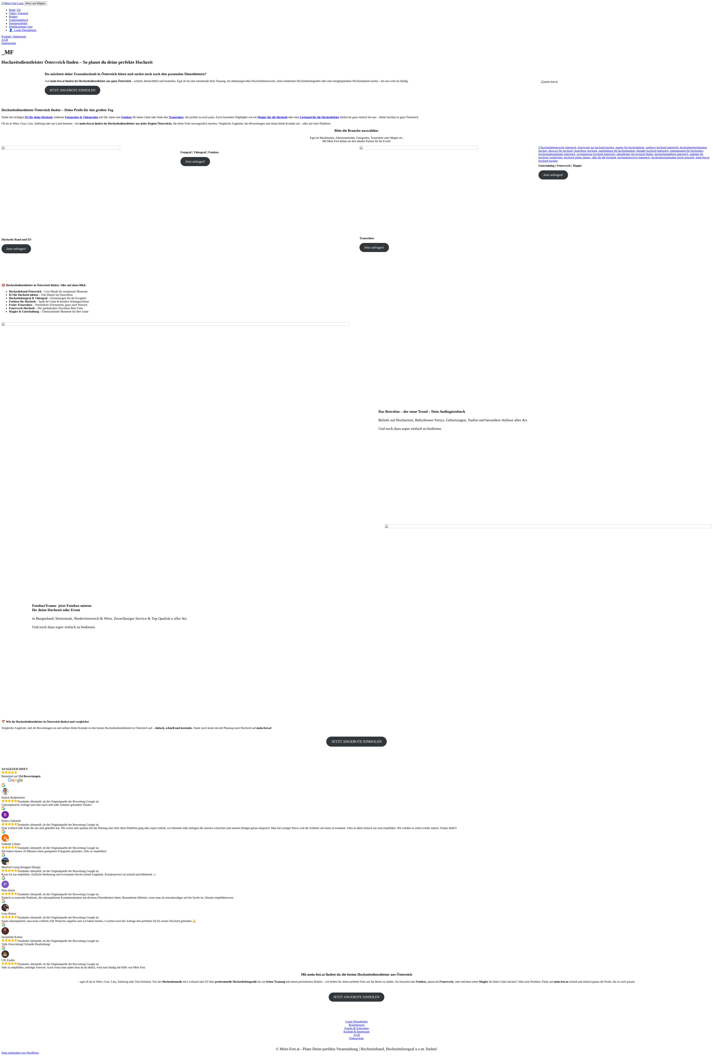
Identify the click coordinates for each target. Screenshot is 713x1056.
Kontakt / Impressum (13, 36)
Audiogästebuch (18, 20)
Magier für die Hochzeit (272, 117)
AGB (4, 39)
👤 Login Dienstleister (22, 30)
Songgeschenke (18, 23)
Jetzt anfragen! (16, 249)
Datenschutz (8, 43)
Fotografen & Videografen (81, 117)
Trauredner (176, 117)
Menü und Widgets (35, 3)
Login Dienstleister (356, 1021)
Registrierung (356, 1024)
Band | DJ (15, 10)
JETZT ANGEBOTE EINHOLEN (72, 90)
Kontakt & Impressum (356, 1031)
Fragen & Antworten (356, 1028)
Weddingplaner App (20, 26)
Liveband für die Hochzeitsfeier (319, 117)
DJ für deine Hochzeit (38, 117)
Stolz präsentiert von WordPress (20, 1052)
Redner (13, 16)
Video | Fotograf (18, 13)
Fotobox (126, 117)
